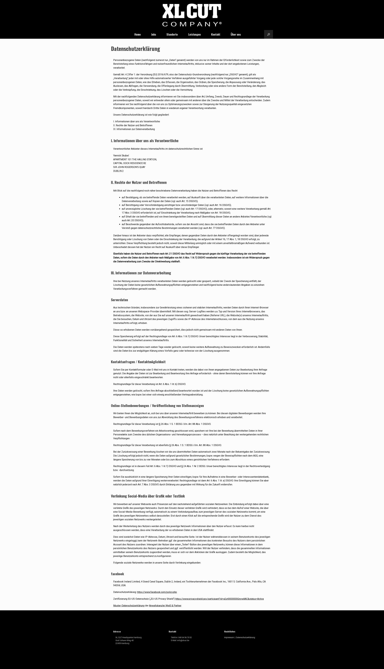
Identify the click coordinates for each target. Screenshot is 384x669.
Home (137, 34)
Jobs (153, 34)
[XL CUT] (192, 15)
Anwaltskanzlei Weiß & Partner (165, 605)
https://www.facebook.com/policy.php (157, 592)
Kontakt (215, 34)
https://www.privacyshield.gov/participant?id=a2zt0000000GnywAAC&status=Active (219, 598)
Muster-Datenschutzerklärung (128, 605)
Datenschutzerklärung (245, 637)
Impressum (229, 637)
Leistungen (194, 34)
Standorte (172, 34)
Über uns (236, 34)
